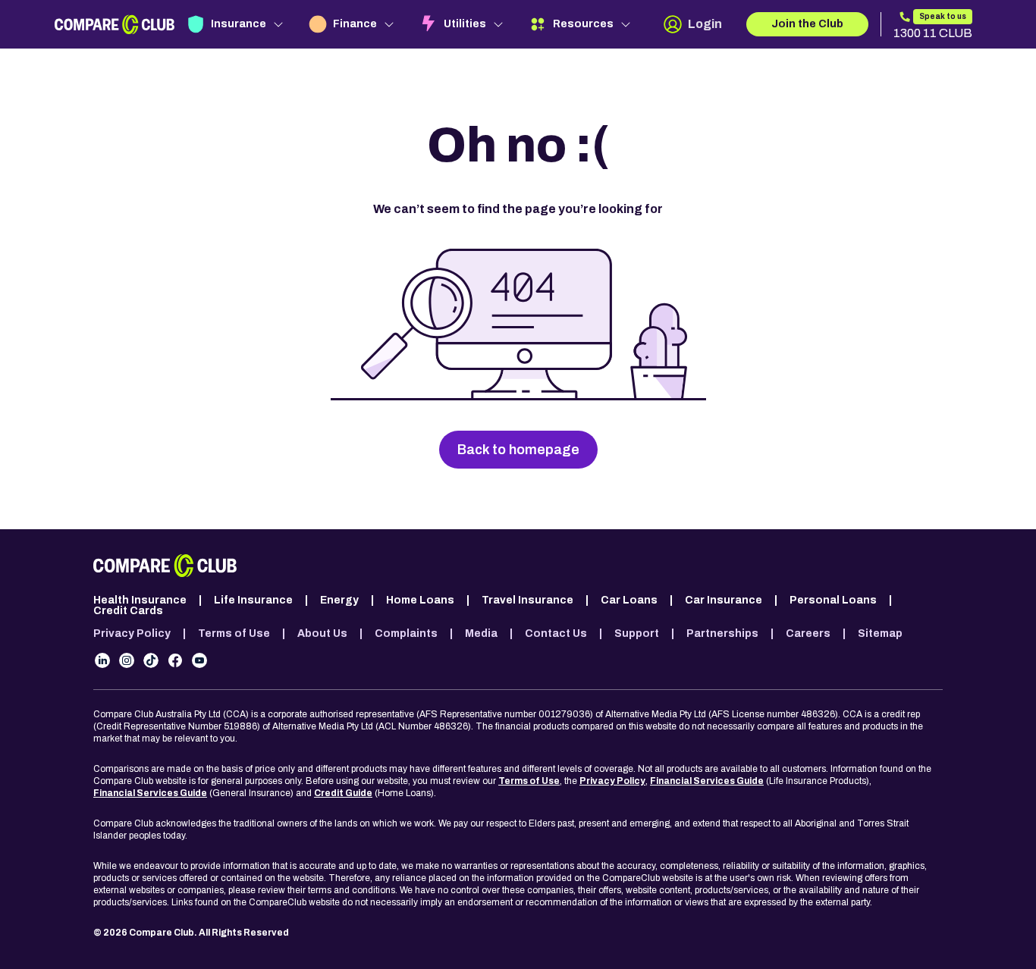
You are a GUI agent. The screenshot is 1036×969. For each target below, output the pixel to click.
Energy (339, 600)
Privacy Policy (132, 634)
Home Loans (420, 600)
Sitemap (880, 634)
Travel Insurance (527, 600)
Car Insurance (723, 600)
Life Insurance (253, 600)
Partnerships (722, 634)
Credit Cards (128, 611)
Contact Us (556, 634)
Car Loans (629, 600)
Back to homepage (518, 449)
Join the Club (807, 24)
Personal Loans (833, 600)
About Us (322, 634)
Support (636, 634)
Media (481, 634)
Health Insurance (140, 600)
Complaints (406, 634)
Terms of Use (234, 634)
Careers (808, 634)
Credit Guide (343, 793)
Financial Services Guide (707, 781)
